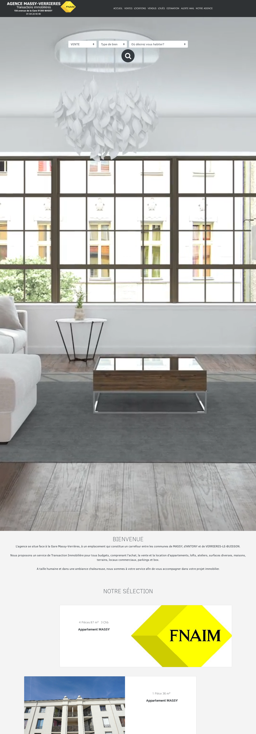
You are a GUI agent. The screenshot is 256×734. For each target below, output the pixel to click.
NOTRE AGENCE (204, 8)
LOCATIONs (140, 8)
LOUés (161, 8)
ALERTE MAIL (187, 8)
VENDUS (152, 8)
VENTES (128, 8)
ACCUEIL (117, 8)
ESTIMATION (173, 8)
